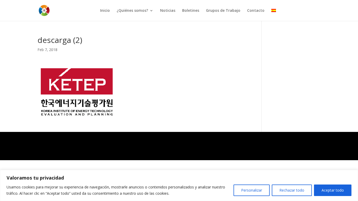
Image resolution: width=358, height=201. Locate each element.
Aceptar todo (333, 190)
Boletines (190, 11)
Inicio (105, 11)
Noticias (167, 11)
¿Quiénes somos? (132, 11)
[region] (179, 185)
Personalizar (251, 190)
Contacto (255, 11)
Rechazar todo (291, 190)
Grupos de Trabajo (223, 11)
